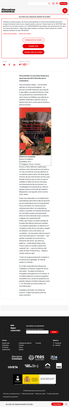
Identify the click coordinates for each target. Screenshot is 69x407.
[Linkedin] (14, 65)
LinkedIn (57, 345)
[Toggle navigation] (65, 10)
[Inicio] (9, 10)
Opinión (21, 349)
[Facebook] (9, 65)
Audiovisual (5, 343)
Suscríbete (63, 3)
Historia (21, 345)
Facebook (58, 343)
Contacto (57, 3)
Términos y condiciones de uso (11, 393)
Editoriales (5, 345)
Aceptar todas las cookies (33, 52)
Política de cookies (25, 34)
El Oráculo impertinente (6, 348)
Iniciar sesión (53, 3)
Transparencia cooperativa (10, 396)
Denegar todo (33, 46)
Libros (21, 347)
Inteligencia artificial (25, 343)
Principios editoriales (53, 393)
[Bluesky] (4, 65)
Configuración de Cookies (33, 40)
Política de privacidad (10, 34)
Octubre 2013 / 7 (24, 64)
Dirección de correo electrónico (35, 329)
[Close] (66, 404)
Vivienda (38, 343)
